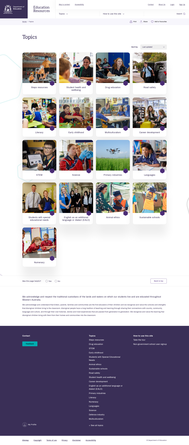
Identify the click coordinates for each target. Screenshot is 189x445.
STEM (92, 348)
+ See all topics (96, 425)
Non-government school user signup (150, 344)
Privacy (65, 440)
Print (134, 21)
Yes (50, 281)
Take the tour (139, 340)
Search (179, 14)
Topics (62, 14)
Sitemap (25, 440)
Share (145, 21)
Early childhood (96, 353)
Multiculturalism (96, 419)
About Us (162, 4)
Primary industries (97, 393)
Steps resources (96, 340)
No (59, 281)
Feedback (30, 344)
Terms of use (51, 440)
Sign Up (182, 4)
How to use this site (112, 14)
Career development (98, 381)
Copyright (38, 440)
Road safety (94, 373)
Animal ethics (95, 364)
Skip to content (64, 4)
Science (92, 410)
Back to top (158, 281)
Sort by (134, 47)
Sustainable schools (98, 369)
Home (24, 21)
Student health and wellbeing (102, 377)
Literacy (92, 397)
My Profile (32, 424)
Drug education (96, 344)
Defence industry (97, 415)
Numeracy (93, 402)
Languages (94, 406)
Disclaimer (76, 440)
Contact (151, 4)
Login (172, 4)
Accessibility (79, 4)
